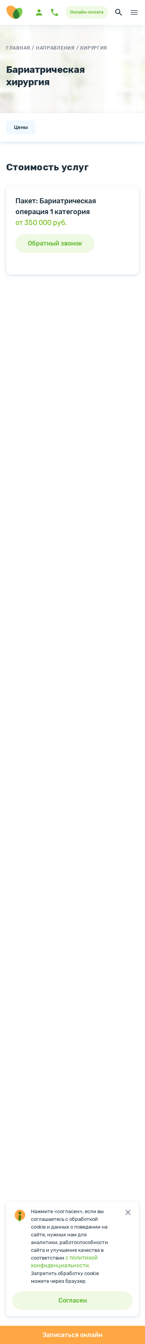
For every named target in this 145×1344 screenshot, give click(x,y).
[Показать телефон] (54, 12)
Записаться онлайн (72, 1335)
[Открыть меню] (134, 12)
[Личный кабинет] (39, 12)
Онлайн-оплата (86, 12)
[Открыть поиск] (118, 12)
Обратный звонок (55, 243)
